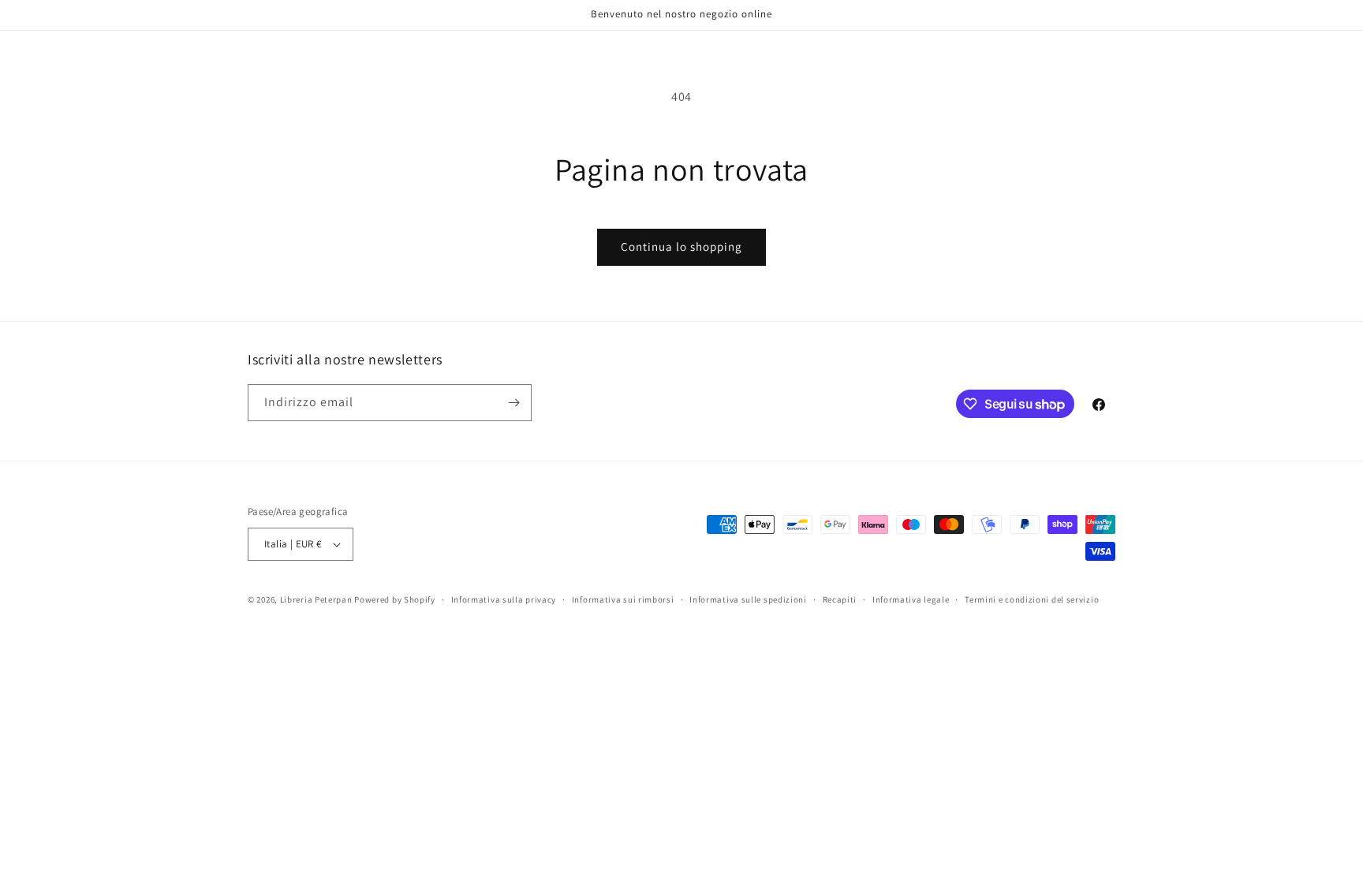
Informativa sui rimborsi (623, 599)
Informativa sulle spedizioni (748, 599)
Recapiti (840, 599)
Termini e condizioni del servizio (1032, 599)
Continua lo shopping (681, 246)
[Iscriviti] (513, 402)
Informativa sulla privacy (504, 599)
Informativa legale (911, 599)
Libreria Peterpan (316, 599)
